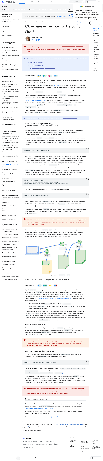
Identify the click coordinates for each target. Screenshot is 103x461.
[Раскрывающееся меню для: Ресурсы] (27, 2)
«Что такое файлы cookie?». (70, 118)
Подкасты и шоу (85, 451)
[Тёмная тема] (86, 149)
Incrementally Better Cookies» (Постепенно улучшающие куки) (54, 298)
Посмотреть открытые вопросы (73, 445)
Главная (27, 21)
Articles (4, 6)
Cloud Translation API (60, 16)
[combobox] (76, 1)
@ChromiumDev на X (96, 440)
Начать (95, 23)
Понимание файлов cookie (36, 62)
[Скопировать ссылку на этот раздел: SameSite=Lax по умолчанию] (46, 325)
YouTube (94, 443)
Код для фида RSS (96, 451)
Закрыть (82, 23)
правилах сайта (56, 426)
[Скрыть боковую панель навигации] (18, 458)
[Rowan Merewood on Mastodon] (36, 40)
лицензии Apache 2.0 (32, 426)
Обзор (32, 1)
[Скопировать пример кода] (88, 149)
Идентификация (61, 9)
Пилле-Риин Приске (49, 417)
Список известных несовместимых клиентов (37, 393)
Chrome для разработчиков (84, 442)
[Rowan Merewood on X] (32, 40)
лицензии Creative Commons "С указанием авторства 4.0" (69, 424)
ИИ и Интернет (5, 9)
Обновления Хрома (84, 445)
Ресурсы (23, 1)
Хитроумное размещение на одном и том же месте (42, 68)
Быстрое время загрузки (19, 9)
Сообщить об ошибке (73, 440)
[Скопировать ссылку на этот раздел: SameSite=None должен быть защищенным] (56, 351)
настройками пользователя (68, 46)
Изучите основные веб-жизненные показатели (41, 9)
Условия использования (28, 457)
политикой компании (39, 47)
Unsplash (59, 417)
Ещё (51, 1)
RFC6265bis (56, 85)
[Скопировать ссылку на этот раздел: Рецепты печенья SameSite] (48, 399)
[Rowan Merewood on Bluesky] (39, 40)
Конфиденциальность (40, 457)
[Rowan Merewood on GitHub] (34, 40)
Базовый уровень (42, 1)
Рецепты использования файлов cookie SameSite (39, 408)
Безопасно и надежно (47, 21)
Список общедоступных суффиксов (35, 100)
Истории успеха (85, 448)
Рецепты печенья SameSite (36, 65)
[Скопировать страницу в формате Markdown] (33, 31)
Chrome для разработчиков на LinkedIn (96, 447)
